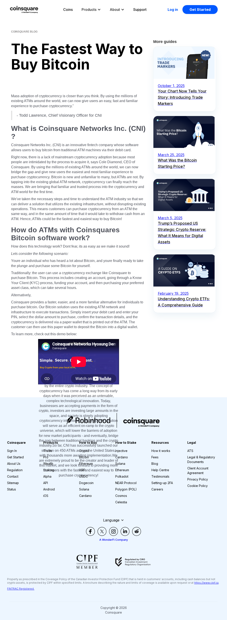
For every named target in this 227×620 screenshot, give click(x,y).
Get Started (200, 9)
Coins (68, 9)
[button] (91, 9)
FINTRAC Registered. (20, 588)
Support (140, 9)
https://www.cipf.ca (206, 582)
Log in (173, 9)
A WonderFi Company (113, 539)
